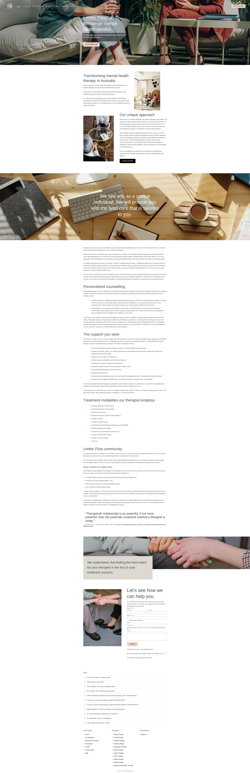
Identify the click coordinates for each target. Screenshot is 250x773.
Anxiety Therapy (119, 744)
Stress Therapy (118, 759)
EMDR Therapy (119, 762)
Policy (67, 6)
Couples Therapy (119, 740)
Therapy (56, 6)
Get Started (48, 6)
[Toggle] (85, 677)
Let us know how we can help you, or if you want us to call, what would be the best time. (146, 629)
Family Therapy (118, 734)
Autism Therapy (119, 753)
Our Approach (26, 6)
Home (18, 6)
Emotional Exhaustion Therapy (123, 765)
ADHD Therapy (118, 750)
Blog (62, 6)
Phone (128, 622)
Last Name (149, 610)
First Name (129, 610)
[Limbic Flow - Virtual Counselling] (10, 6)
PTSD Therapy (118, 756)
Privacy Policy (89, 750)
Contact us (143, 734)
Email (130, 615)
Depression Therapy (120, 747)
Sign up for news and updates (136, 620)
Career (72, 6)
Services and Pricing (38, 6)
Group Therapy (118, 737)
